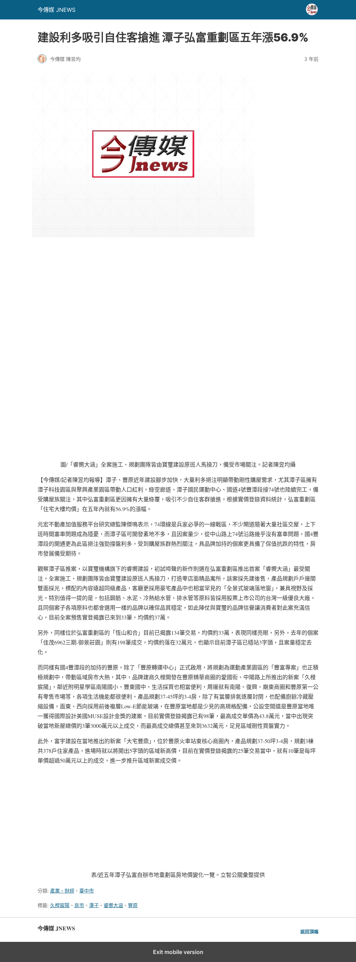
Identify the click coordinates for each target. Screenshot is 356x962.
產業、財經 (62, 891)
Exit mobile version (178, 951)
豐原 (133, 905)
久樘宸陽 (60, 905)
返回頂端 (309, 931)
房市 (79, 905)
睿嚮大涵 (113, 905)
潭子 (94, 905)
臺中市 (86, 891)
